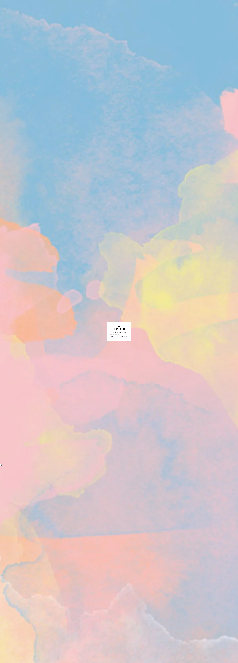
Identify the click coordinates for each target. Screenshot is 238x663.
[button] (113, 336)
